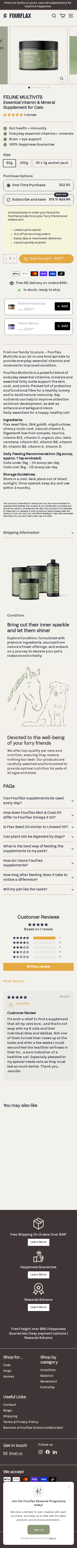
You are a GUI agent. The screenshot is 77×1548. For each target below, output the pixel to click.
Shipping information (21, 532)
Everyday (47, 1387)
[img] (17, 997)
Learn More (39, 1242)
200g (24, 163)
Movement (48, 1381)
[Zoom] (61, 78)
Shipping (10, 1416)
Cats (7, 1365)
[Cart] (62, 16)
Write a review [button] (38, 966)
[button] (13, 115)
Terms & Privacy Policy (20, 1422)
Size (7, 155)
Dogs (7, 1370)
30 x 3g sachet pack (52, 163)
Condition (48, 1370)
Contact (9, 1404)
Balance (46, 1375)
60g (9, 163)
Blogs (7, 1410)
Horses (8, 1376)
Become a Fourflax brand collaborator (33, 1427)
